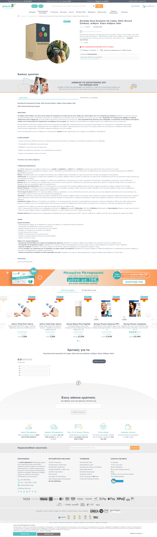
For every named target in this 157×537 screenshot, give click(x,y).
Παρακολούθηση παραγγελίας (137, 1)
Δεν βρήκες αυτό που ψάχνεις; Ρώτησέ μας (78, 401)
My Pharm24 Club (86, 462)
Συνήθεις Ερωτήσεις (56, 472)
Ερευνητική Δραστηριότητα (120, 469)
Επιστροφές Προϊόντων (57, 467)
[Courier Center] (90, 505)
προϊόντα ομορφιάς (24, 472)
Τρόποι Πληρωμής (55, 462)
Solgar (56, 511)
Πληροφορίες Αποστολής (58, 464)
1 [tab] (77, 340)
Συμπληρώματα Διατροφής (43, 12)
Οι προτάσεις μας (89, 290)
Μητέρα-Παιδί (81, 12)
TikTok (24, 491)
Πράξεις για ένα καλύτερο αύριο (122, 474)
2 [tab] (79, 340)
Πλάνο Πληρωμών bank (89, 476)
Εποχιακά (63, 12)
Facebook (19, 491)
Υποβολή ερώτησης (78, 412)
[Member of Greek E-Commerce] (94, 511)
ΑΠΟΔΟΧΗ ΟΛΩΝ (24, 534)
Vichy (79, 511)
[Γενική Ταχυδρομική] (67, 505)
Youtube (27, 491)
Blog (112, 472)
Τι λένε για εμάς (116, 464)
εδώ (50, 531)
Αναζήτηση (134, 447)
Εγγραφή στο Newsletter (57, 476)
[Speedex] (75, 505)
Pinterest (30, 491)
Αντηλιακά (54, 12)
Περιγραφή (23, 97)
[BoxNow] (83, 505)
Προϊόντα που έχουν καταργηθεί (90, 58)
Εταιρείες (124, 12)
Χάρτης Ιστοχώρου (102, 522)
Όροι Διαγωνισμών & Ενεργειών (60, 479)
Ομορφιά (32, 12)
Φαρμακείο (92, 12)
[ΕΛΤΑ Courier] (59, 505)
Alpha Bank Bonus (86, 469)
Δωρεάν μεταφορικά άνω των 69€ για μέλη (117, 50)
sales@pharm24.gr (27, 485)
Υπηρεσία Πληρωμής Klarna (89, 479)
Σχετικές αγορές (67, 290)
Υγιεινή (71, 12)
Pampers (85, 511)
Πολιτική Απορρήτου (65, 522)
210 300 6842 (25, 479)
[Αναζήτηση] (99, 6)
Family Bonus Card (86, 464)
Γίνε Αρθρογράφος (117, 476)
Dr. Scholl (63, 511)
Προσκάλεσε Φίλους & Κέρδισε (91, 467)
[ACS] (98, 505)
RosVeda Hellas (97, 27)
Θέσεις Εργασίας (117, 467)
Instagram (21, 491)
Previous (9, 313)
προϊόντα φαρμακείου (36, 468)
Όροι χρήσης (53, 522)
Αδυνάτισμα (102, 12)
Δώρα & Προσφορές (114, 12)
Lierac (46, 511)
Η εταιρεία (114, 462)
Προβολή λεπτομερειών (136, 533)
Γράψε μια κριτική (99, 361)
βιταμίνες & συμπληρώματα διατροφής (31, 470)
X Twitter (32, 491)
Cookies (75, 522)
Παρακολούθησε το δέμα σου (59, 469)
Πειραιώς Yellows (86, 474)
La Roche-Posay (72, 511)
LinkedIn (35, 491)
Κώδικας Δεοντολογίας (86, 522)
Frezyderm (39, 511)
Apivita (51, 511)
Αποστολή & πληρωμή (89, 97)
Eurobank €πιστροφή (87, 472)
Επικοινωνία (53, 474)
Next (148, 313)
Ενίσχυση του (98, 1)
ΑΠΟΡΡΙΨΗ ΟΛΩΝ (48, 534)
